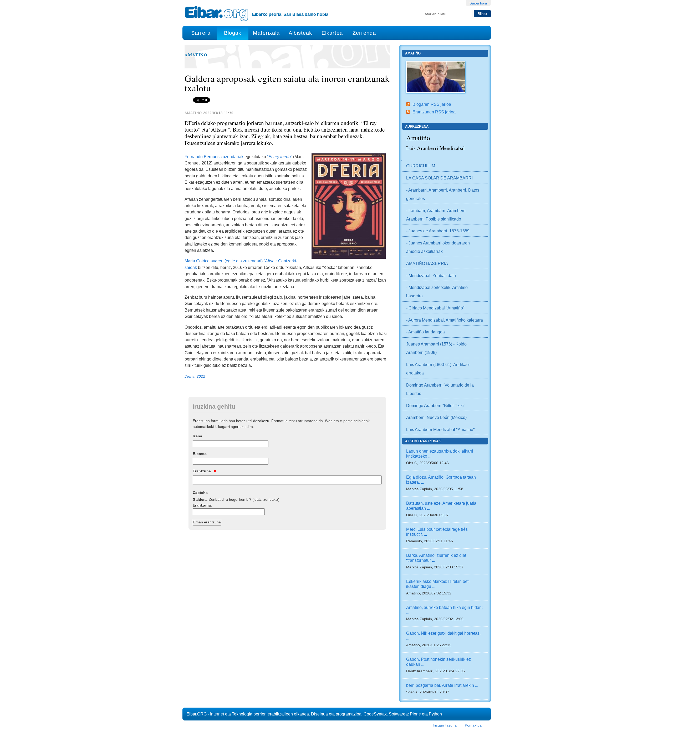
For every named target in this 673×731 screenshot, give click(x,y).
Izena (197, 436)
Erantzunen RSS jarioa (434, 111)
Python (435, 714)
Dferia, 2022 (195, 376)
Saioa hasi (478, 3)
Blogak (232, 33)
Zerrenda (364, 33)
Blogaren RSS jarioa (431, 104)
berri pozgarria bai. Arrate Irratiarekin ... (442, 685)
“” (280, 156)
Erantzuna (202, 471)
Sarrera (201, 33)
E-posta (200, 454)
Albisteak (300, 33)
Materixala (266, 33)
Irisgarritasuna (445, 725)
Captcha (200, 492)
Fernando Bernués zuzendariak (214, 156)
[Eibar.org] (216, 13)
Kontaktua (473, 725)
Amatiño (196, 55)
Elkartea (332, 33)
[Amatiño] (435, 76)
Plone (415, 714)
